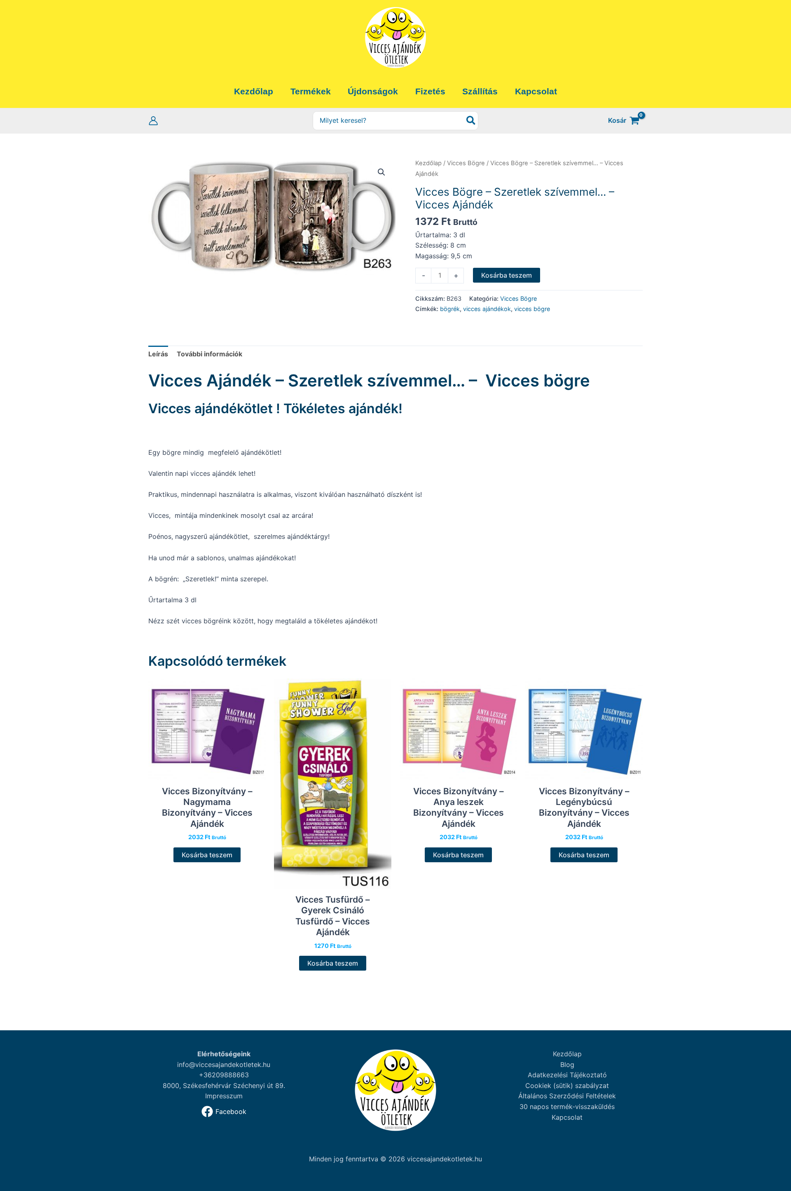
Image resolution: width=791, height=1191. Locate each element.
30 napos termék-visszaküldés (567, 1106)
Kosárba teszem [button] (207, 855)
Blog (567, 1064)
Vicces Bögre (466, 163)
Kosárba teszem (506, 275)
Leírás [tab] (158, 354)
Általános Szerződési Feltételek (567, 1096)
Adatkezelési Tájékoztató (567, 1075)
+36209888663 (224, 1075)
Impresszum (224, 1096)
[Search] (471, 121)
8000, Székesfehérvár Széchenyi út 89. (224, 1085)
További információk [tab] (209, 354)
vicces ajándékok (487, 308)
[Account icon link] (153, 121)
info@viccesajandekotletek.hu (223, 1064)
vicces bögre (532, 308)
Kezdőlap (428, 163)
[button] (381, 172)
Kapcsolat (567, 1117)
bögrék (450, 308)
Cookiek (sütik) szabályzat (567, 1085)
